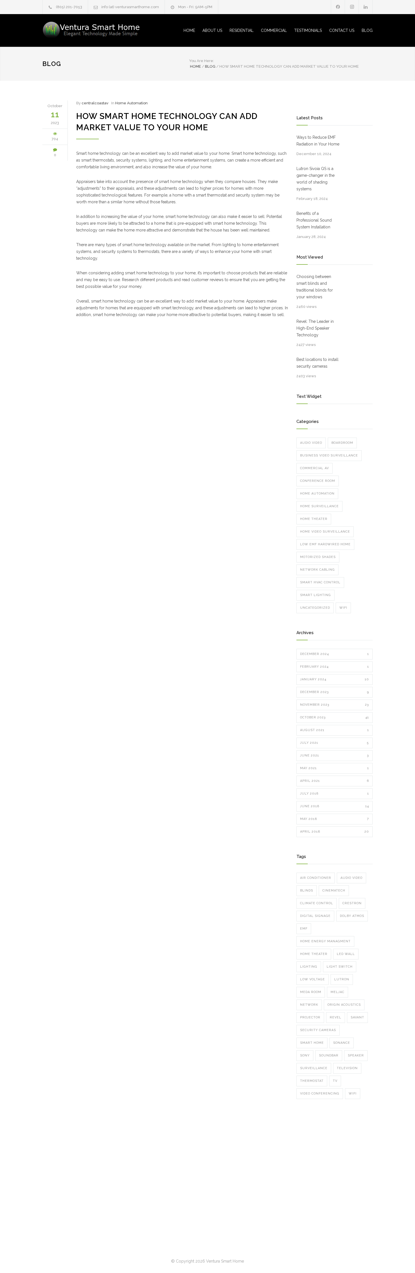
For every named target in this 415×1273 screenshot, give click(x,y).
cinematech (333, 890)
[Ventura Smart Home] (94, 30)
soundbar (328, 1055)
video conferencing (319, 1093)
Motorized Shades (318, 557)
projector (310, 1017)
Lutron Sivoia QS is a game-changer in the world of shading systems (315, 178)
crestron (352, 903)
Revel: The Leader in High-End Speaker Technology (315, 328)
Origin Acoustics (344, 1005)
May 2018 (334, 819)
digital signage (315, 916)
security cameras (318, 1030)
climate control (316, 903)
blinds (306, 890)
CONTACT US (341, 30)
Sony (305, 1055)
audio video (351, 878)
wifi (353, 1093)
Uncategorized (315, 608)
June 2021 (334, 755)
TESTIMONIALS (308, 30)
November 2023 (334, 705)
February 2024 (334, 667)
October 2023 (334, 717)
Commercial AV (314, 468)
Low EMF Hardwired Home (325, 544)
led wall (346, 954)
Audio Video (311, 443)
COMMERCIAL (274, 30)
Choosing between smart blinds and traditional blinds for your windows (314, 286)
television (347, 1068)
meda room (310, 992)
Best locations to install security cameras (317, 363)
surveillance (313, 1068)
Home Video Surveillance (325, 531)
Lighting (308, 966)
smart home (312, 1043)
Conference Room (317, 481)
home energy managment (325, 941)
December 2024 (334, 654)
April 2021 (334, 781)
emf (303, 928)
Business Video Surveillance (329, 455)
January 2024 (334, 679)
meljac (337, 992)
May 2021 (334, 768)
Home (195, 66)
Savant (357, 1017)
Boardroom (342, 443)
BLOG (367, 30)
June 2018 (334, 806)
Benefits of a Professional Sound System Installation (314, 220)
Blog (51, 63)
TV (335, 1081)
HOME (189, 30)
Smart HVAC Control (320, 582)
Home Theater (313, 519)
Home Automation (131, 103)
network (309, 1005)
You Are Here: (201, 61)
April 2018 (334, 831)
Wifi (343, 608)
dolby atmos (352, 916)
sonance (341, 1043)
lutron (341, 979)
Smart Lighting (315, 595)
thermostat (312, 1081)
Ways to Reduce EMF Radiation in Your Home (317, 140)
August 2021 (334, 730)
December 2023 (334, 692)
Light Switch (340, 966)
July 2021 (334, 743)
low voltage (312, 979)
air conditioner (315, 878)
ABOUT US (212, 30)
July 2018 (334, 793)
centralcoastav (95, 103)
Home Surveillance (319, 506)
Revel (335, 1017)
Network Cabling (317, 570)
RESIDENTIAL (242, 30)
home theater (313, 954)
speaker (356, 1055)
